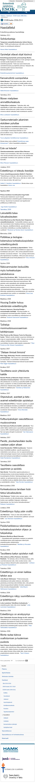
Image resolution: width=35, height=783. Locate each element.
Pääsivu (3, 16)
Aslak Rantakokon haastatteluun (10, 458)
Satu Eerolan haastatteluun (24, 482)
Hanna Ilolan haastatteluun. (8, 49)
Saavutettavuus (28, 1)
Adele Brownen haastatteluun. (9, 90)
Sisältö (4, 666)
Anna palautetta (5, 660)
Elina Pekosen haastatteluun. (9, 163)
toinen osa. (11, 185)
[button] (6, 23)
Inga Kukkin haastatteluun (9, 207)
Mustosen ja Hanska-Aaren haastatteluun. (20, 230)
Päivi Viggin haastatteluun (8, 363)
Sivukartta (19, 1)
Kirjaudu (12, 1)
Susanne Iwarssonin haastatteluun (17, 317)
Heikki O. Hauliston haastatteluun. (10, 183)
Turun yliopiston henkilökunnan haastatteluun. (14, 138)
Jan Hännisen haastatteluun (13, 518)
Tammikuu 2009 (5, 209)
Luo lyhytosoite (20, 660)
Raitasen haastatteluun (7, 504)
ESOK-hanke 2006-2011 (20, 16)
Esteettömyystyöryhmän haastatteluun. (12, 73)
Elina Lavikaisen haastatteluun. (9, 114)
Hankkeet (9, 16)
